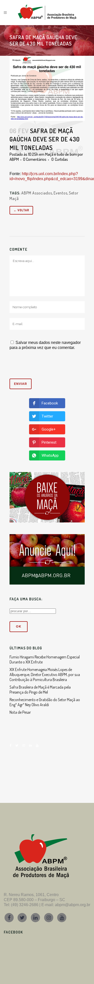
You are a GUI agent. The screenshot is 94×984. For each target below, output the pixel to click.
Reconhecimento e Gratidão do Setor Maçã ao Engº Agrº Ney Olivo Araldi (45, 702)
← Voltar (21, 210)
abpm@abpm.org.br (72, 905)
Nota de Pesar (20, 712)
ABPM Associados (36, 192)
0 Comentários (34, 159)
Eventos (60, 192)
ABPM (14, 159)
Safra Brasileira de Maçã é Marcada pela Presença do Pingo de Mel (40, 690)
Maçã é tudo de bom (61, 154)
